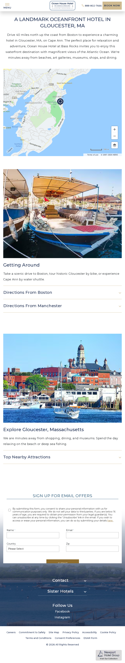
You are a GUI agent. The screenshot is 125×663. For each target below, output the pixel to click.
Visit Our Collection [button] (111, 658)
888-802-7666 (93, 5)
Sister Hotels (60, 591)
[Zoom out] (114, 136)
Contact (60, 580)
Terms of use (92, 155)
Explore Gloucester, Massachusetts (43, 429)
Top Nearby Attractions (26, 457)
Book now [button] (112, 5)
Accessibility (89, 632)
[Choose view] (114, 145)
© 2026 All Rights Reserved (62, 644)
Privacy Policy (70, 632)
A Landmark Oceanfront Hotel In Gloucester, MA (62, 22)
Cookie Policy (108, 632)
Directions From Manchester (32, 305)
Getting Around (21, 265)
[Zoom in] (114, 129)
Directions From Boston (27, 292)
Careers (11, 632)
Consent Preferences (67, 638)
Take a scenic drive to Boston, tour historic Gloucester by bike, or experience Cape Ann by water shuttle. (61, 276)
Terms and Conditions (38, 638)
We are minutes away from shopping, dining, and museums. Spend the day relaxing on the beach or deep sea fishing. (60, 441)
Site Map (54, 632)
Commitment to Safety (32, 632)
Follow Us (62, 605)
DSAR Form (90, 638)
